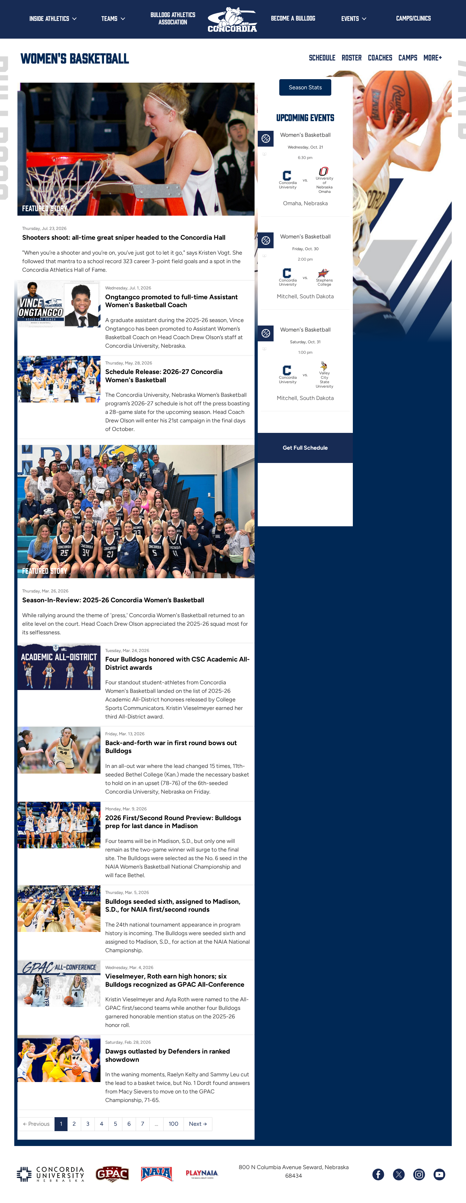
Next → (198, 1123)
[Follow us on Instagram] (419, 1174)
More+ (433, 57)
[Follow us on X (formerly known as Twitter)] (398, 1174)
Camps (407, 57)
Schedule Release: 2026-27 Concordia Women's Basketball (164, 375)
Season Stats (305, 87)
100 (173, 1123)
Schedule (322, 57)
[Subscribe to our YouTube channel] (439, 1174)
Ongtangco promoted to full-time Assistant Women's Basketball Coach (171, 301)
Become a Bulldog (293, 18)
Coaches (380, 57)
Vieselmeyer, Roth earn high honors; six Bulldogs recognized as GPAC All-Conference (174, 980)
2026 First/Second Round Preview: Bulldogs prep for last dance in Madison (173, 822)
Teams (109, 18)
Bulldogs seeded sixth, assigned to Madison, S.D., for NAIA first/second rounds (172, 905)
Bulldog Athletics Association (173, 18)
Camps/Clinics (413, 18)
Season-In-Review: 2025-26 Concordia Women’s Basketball (113, 600)
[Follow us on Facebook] (378, 1174)
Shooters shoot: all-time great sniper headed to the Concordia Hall (123, 237)
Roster (352, 57)
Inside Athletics (49, 18)
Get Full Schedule (305, 447)
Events (350, 18)
